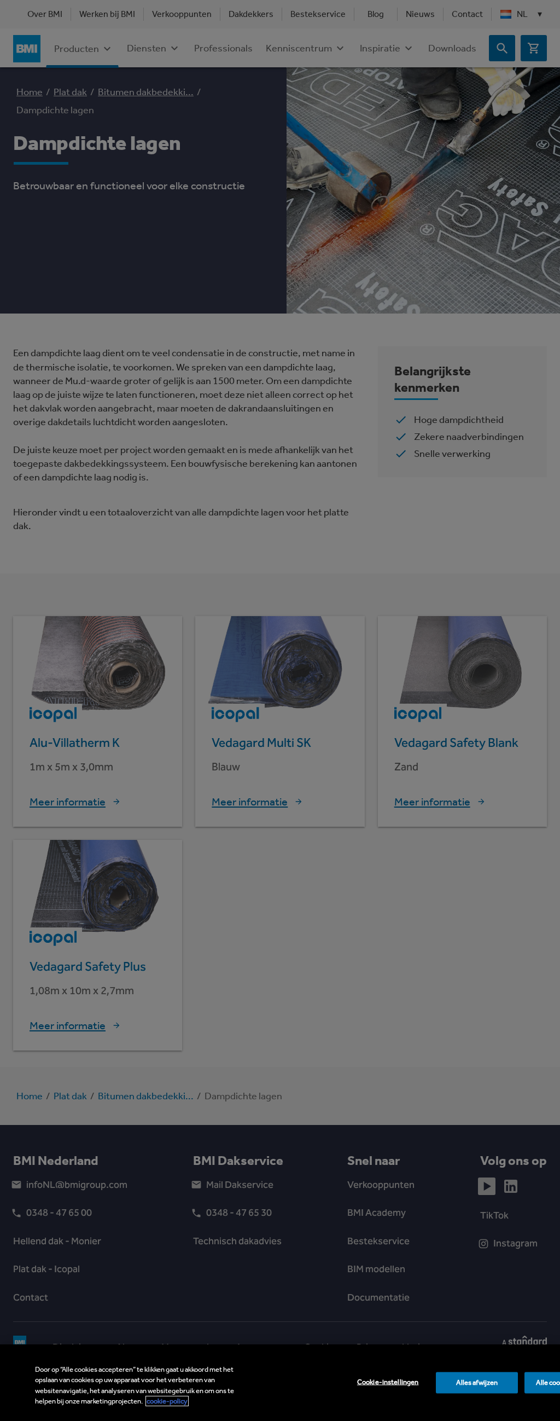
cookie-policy (167, 1401)
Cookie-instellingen (387, 1382)
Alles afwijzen (477, 1382)
